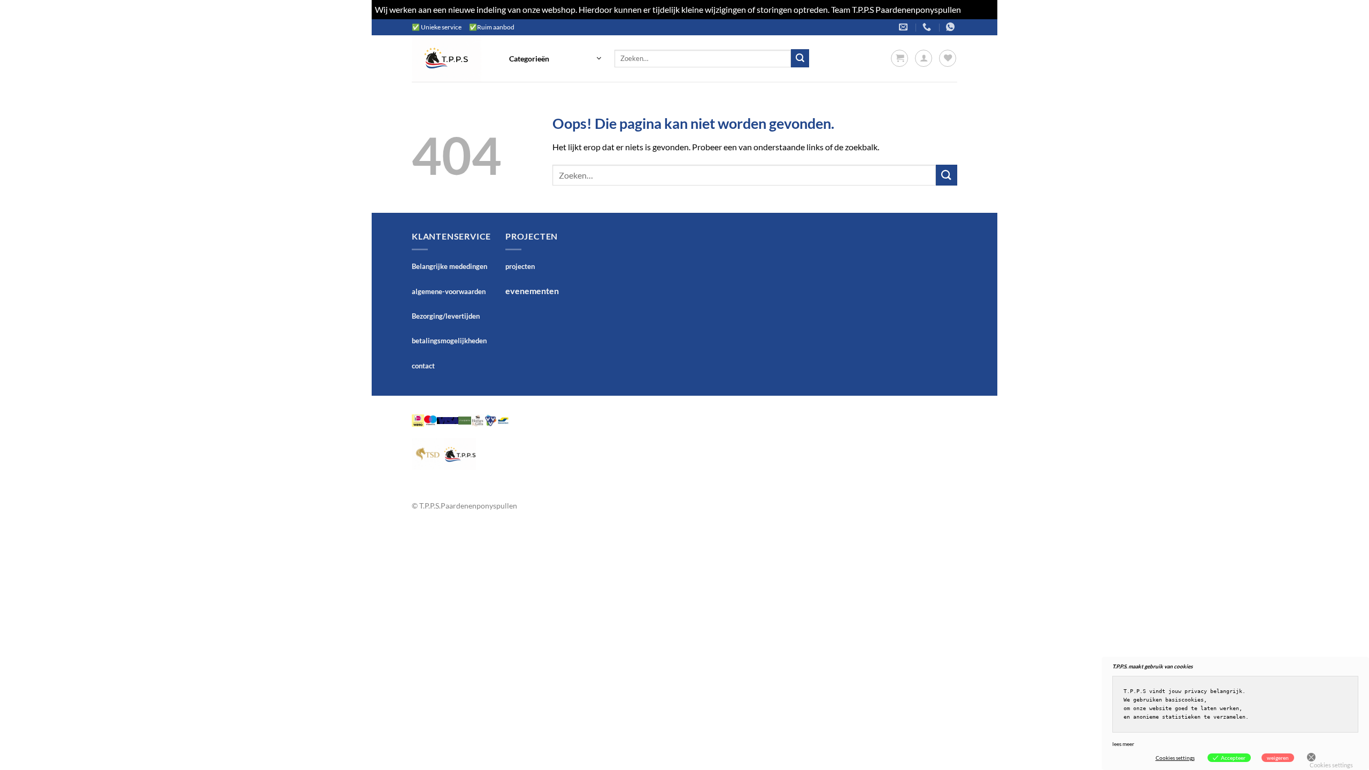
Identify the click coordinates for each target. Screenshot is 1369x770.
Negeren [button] (978, 9)
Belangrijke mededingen (449, 266)
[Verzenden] (800, 58)
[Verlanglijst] (947, 58)
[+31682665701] (951, 27)
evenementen (532, 291)
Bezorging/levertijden (446, 316)
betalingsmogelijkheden (449, 340)
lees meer (1123, 744)
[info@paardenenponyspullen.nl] (904, 27)
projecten (520, 266)
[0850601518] (928, 27)
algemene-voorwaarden (449, 291)
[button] (555, 58)
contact (423, 365)
